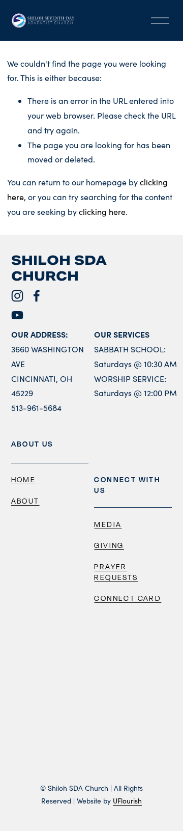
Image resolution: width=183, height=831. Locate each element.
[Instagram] (17, 296)
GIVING (109, 545)
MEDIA (107, 524)
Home (23, 479)
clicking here (102, 211)
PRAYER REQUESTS (116, 571)
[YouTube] (17, 315)
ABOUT (25, 500)
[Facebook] (36, 296)
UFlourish (127, 801)
